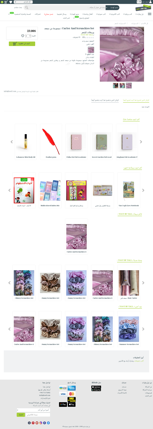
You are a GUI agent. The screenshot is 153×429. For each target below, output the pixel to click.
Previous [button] (141, 141)
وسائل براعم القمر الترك (76, 205)
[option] (127, 142)
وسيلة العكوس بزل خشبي (102, 205)
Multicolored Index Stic (50, 205)
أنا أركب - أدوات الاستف (24, 205)
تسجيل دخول (145, 2)
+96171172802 (44, 392)
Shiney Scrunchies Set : (24, 298)
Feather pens (51, 157)
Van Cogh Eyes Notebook (129, 205)
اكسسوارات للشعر (120, 23)
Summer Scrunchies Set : (129, 344)
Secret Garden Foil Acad (101, 157)
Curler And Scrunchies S (76, 252)
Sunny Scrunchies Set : (76, 298)
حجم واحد (85, 41)
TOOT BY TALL (87, 35)
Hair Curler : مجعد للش (128, 298)
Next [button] (12, 141)
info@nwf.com (10, 91)
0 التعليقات (77, 37)
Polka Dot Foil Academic (76, 157)
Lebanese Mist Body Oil (25, 157)
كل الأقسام (144, 23)
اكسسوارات (134, 23)
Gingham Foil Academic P (127, 157)
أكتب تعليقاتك (139, 361)
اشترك (21, 414)
